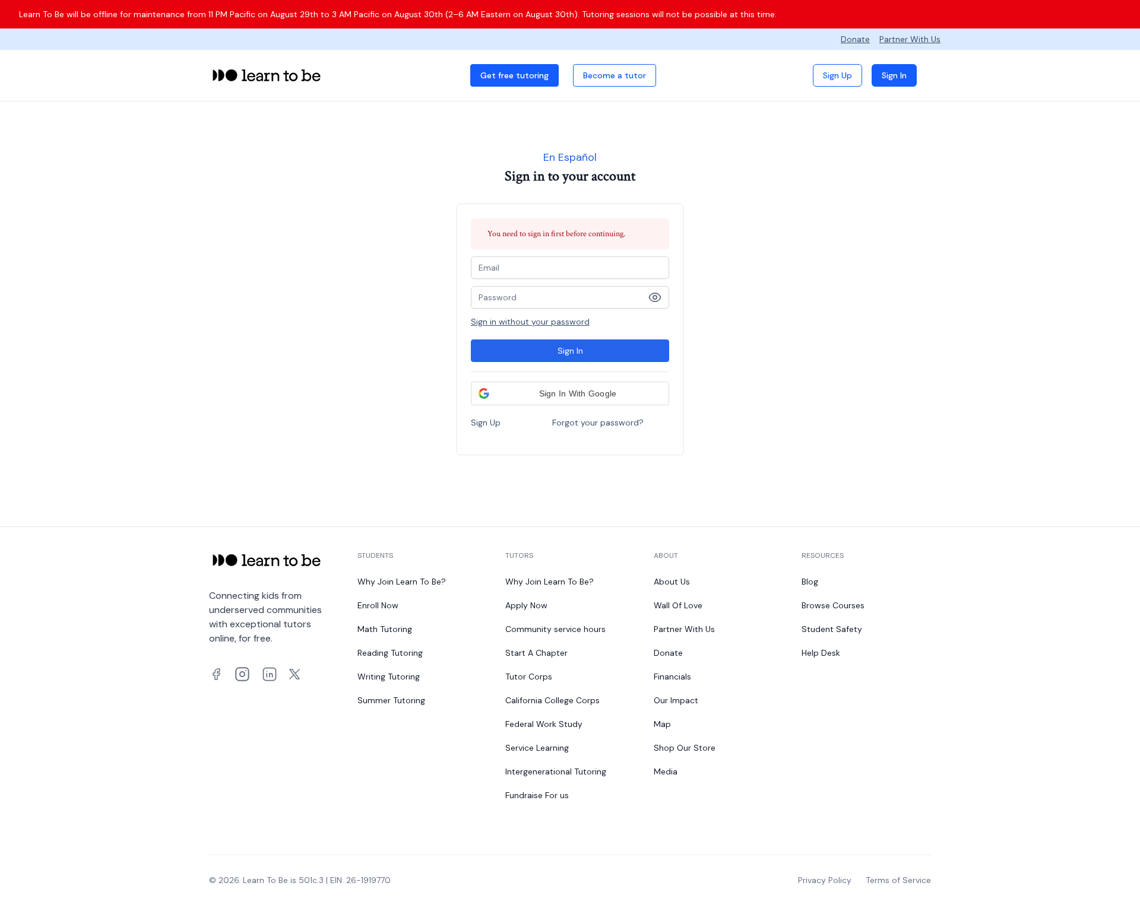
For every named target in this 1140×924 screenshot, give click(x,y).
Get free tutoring (514, 75)
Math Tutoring (384, 629)
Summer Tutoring (391, 700)
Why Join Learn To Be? (401, 581)
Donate (855, 39)
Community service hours (555, 629)
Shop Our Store (684, 747)
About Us (672, 581)
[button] (570, 393)
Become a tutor (614, 75)
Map (662, 724)
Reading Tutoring (390, 652)
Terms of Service (898, 880)
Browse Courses (833, 605)
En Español (570, 157)
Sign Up (837, 75)
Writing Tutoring (388, 676)
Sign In (894, 75)
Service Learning (537, 747)
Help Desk (821, 652)
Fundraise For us (537, 795)
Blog (810, 581)
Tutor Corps (528, 676)
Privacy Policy (824, 880)
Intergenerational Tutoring (555, 771)
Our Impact (676, 700)
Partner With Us (909, 39)
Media (665, 771)
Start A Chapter (536, 652)
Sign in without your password (530, 321)
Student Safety (832, 629)
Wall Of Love (678, 605)
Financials (672, 676)
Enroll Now (377, 605)
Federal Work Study (543, 724)
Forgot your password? (598, 422)
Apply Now (526, 605)
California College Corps (552, 700)
